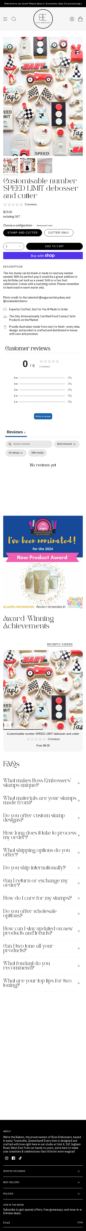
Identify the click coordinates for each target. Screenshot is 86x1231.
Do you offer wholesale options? (30, 913)
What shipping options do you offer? (36, 852)
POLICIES (8, 1193)
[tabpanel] (43, 474)
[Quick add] (7, 725)
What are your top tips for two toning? (37, 983)
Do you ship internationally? (34, 868)
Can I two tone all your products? (28, 948)
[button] (43, 378)
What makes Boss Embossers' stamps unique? (37, 783)
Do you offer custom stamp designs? (34, 818)
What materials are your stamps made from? (39, 800)
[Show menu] (5, 19)
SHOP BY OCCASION (14, 1171)
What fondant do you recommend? (26, 965)
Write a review (43, 416)
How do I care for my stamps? (37, 898)
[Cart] (80, 19)
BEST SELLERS (11, 1182)
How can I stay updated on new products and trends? (38, 931)
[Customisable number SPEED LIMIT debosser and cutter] (43, 690)
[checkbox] (37, 453)
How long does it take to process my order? (39, 835)
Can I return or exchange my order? (35, 883)
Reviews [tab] (16, 432)
